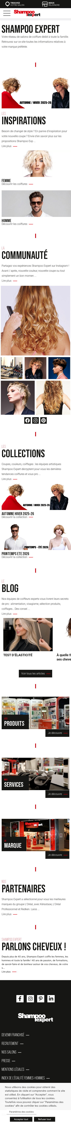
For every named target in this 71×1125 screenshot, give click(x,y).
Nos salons (9, 1052)
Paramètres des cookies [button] (21, 1111)
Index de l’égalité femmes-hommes (23, 1078)
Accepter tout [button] (21, 1119)
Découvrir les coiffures (14, 184)
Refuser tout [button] (44, 1119)
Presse (6, 1060)
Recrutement (10, 1043)
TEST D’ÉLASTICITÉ (28, 634)
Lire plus (6, 971)
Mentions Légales (13, 1069)
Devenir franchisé (13, 1034)
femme (6, 180)
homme (6, 220)
